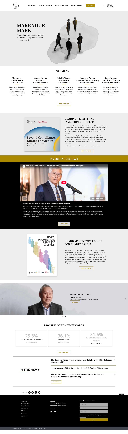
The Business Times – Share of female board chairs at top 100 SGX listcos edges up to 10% (81, 361)
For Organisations (45, 5)
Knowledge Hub (76, 5)
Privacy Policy (102, 415)
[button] (104, 5)
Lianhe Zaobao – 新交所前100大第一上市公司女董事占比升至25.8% (78, 368)
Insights (90, 5)
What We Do (32, 5)
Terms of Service (83, 416)
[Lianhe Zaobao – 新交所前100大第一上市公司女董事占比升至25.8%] (106, 368)
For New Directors (61, 5)
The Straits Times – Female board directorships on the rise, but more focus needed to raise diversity (77, 375)
